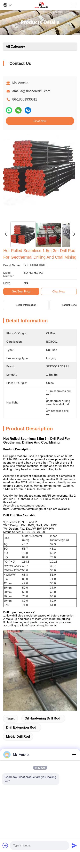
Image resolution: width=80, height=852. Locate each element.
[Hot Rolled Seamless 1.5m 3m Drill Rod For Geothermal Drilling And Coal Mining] (39, 175)
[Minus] (74, 754)
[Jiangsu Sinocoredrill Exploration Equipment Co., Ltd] (41, 5)
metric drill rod (18, 736)
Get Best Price (21, 291)
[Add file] (5, 845)
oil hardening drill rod (42, 718)
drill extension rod (21, 727)
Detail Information (26, 305)
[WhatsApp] (9, 110)
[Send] (74, 845)
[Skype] (28, 110)
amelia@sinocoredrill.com (31, 91)
